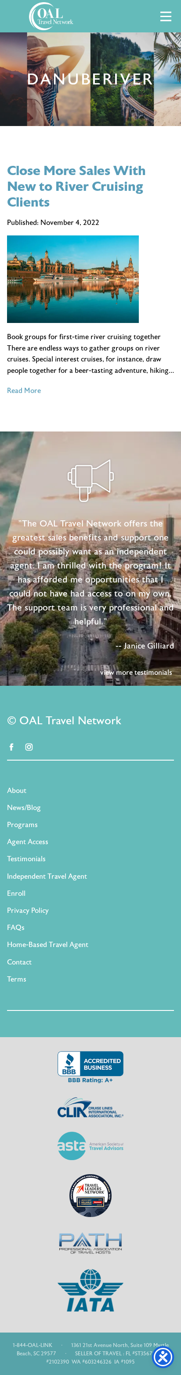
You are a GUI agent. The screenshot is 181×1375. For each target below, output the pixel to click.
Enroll (16, 893)
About (16, 790)
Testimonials (26, 859)
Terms (16, 979)
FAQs (16, 927)
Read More (24, 390)
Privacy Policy (28, 910)
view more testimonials (136, 672)
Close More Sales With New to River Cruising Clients (76, 186)
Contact (19, 962)
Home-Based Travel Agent (47, 944)
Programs (22, 825)
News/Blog (24, 807)
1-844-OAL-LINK (32, 1345)
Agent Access (27, 842)
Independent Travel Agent (47, 876)
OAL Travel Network (51, 16)
